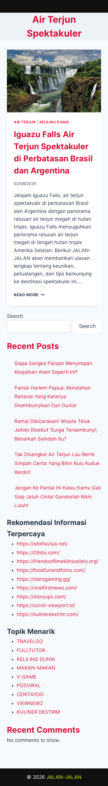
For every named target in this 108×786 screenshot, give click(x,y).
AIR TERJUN (25, 122)
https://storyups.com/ (41, 597)
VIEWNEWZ (30, 703)
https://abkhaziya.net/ (42, 544)
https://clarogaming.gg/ (44, 579)
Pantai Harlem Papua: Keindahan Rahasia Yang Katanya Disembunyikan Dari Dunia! (52, 396)
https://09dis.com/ (38, 553)
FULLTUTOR (31, 650)
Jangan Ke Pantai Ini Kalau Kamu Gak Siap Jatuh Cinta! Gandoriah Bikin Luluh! (57, 496)
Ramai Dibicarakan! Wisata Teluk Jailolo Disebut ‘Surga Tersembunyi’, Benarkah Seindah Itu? (55, 430)
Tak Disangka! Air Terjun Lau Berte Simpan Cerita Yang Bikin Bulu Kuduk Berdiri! (57, 463)
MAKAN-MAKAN (36, 668)
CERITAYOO (30, 694)
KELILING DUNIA (54, 122)
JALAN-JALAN (64, 777)
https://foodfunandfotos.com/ (51, 570)
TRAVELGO (30, 641)
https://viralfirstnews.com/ (47, 588)
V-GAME (27, 677)
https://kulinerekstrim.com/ (48, 614)
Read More (29, 294)
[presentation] (54, 81)
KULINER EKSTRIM (38, 712)
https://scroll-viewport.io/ (46, 605)
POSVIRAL (29, 685)
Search (15, 316)
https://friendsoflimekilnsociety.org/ (57, 561)
